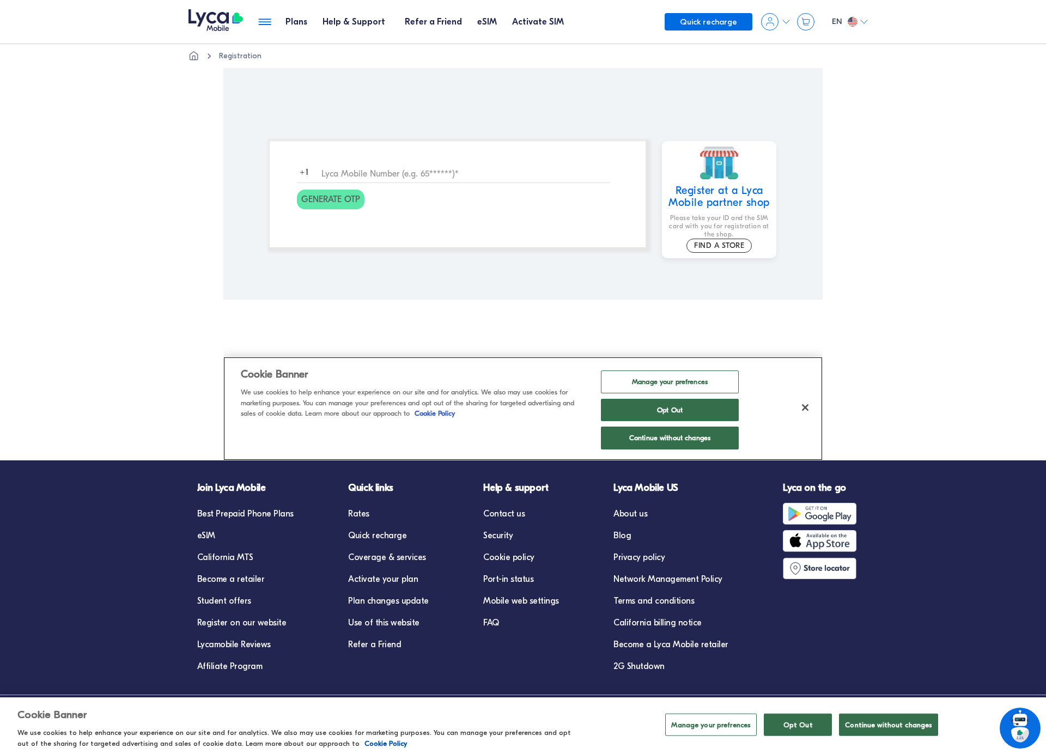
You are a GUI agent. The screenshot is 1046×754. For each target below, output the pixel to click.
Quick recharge (377, 535)
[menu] (216, 22)
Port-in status (508, 579)
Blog (622, 535)
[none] (193, 56)
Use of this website (383, 623)
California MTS (225, 557)
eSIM (206, 535)
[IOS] (822, 541)
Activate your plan (383, 579)
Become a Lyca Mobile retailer (670, 644)
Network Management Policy (667, 579)
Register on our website (242, 623)
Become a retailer (231, 579)
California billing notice (657, 623)
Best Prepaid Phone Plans (245, 514)
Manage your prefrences (711, 725)
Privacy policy (639, 557)
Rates (358, 514)
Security (498, 535)
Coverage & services (387, 557)
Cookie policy (508, 557)
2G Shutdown (639, 666)
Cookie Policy (385, 743)
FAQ (491, 623)
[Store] (822, 568)
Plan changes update (388, 601)
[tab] (296, 21)
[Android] (822, 514)
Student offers (224, 601)
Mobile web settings (521, 601)
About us (630, 514)
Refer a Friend (374, 644)
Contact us (504, 514)
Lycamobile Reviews (234, 644)
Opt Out (798, 725)
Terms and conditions (653, 601)
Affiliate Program (230, 666)
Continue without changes (888, 725)
